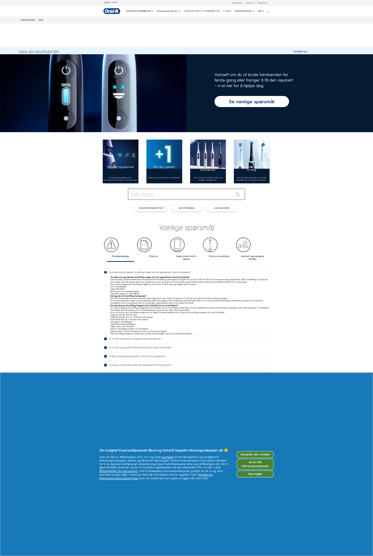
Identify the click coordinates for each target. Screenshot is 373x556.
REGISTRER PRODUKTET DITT (151, 208)
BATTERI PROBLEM (186, 208)
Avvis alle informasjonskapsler (255, 464)
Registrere (262, 3)
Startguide (236, 3)
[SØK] (268, 11)
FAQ (41, 20)
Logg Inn (250, 3)
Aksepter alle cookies (255, 454)
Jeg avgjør (255, 473)
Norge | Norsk (111, 2)
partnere (168, 457)
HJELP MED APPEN (221, 208)
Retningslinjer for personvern (118, 471)
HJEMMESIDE (28, 20)
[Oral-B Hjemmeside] (111, 11)
